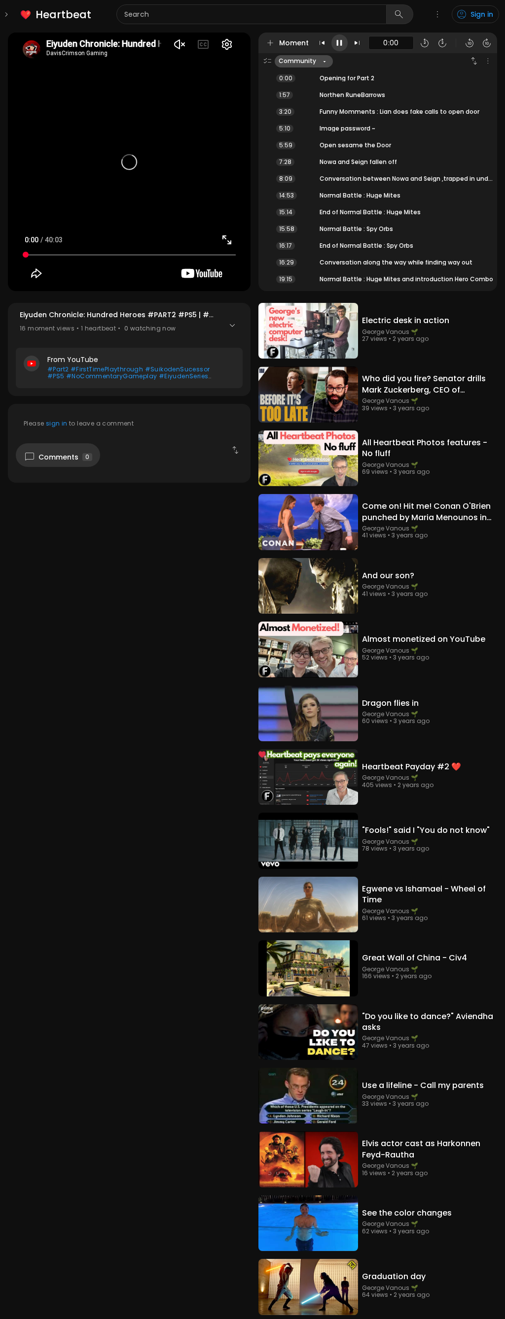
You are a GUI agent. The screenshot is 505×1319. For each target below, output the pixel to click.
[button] (129, 349)
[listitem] (56, 14)
